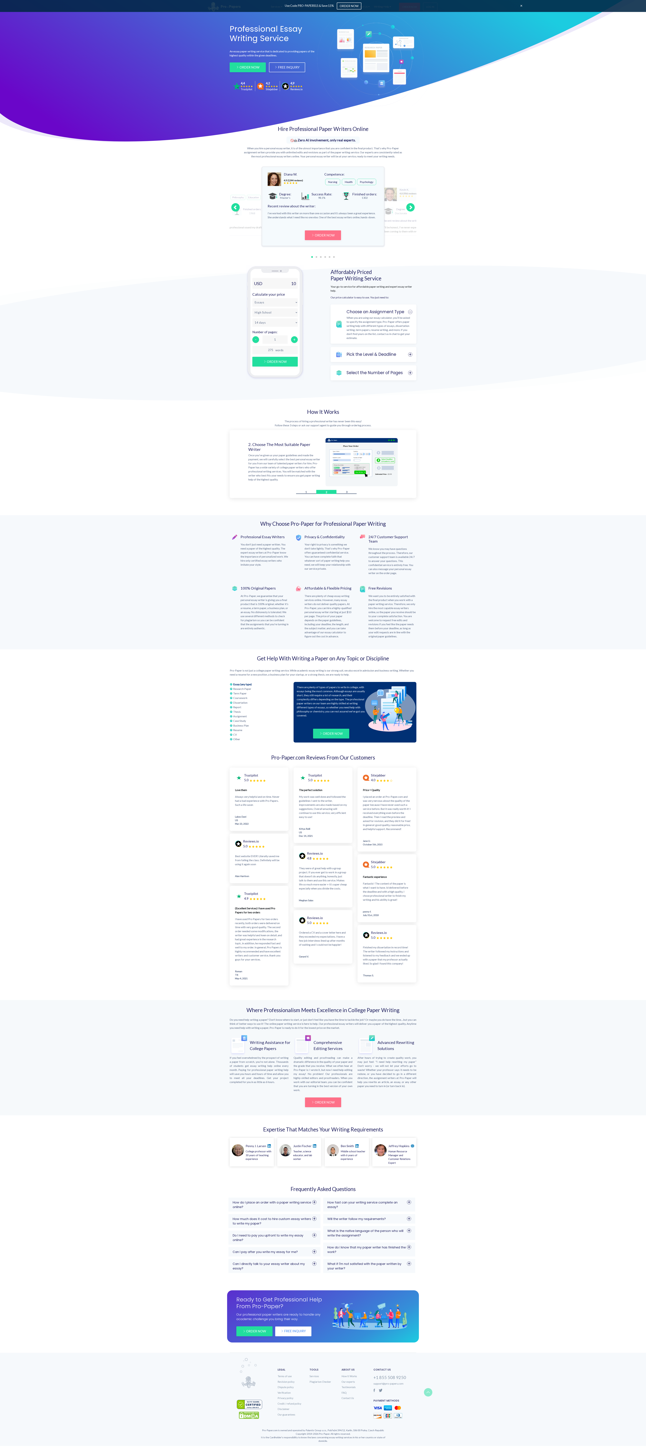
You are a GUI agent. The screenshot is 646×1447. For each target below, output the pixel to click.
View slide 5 (329, 257)
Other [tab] (236, 739)
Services (314, 1376)
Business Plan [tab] (241, 725)
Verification (284, 1392)
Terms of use (285, 1376)
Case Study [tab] (239, 720)
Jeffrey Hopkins (398, 1146)
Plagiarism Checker (320, 1381)
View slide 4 (325, 257)
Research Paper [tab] (242, 688)
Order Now (249, 67)
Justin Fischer (302, 1146)
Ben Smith (347, 1146)
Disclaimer (284, 1408)
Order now (256, 1331)
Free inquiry (295, 1331)
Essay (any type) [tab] (242, 684)
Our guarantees (286, 1414)
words (279, 350)
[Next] (410, 207)
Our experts (348, 1381)
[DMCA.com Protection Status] (251, 1415)
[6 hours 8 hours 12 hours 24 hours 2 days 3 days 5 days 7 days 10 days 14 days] (275, 322)
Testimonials (349, 1387)
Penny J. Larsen (256, 1146)
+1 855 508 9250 (389, 1377)
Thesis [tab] (237, 711)
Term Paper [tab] (240, 693)
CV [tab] (235, 734)
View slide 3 (321, 257)
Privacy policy (285, 1398)
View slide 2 (316, 257)
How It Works (349, 1376)
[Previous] (235, 207)
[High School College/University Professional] (275, 312)
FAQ (344, 1392)
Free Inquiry (289, 67)
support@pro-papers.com (388, 1383)
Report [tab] (237, 707)
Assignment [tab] (240, 716)
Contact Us (348, 1398)
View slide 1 (312, 257)
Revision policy (286, 1381)
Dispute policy (286, 1387)
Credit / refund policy (289, 1403)
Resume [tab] (237, 730)
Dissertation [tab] (240, 702)
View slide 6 (334, 257)
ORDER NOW (325, 235)
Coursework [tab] (240, 697)
